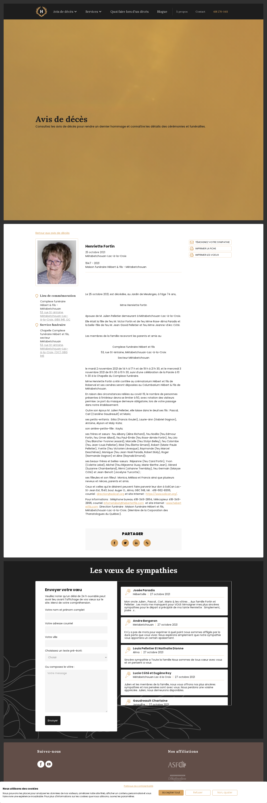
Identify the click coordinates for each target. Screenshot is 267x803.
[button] (65, 11)
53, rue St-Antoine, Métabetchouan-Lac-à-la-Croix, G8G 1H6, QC (55, 316)
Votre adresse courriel (59, 623)
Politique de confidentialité (138, 786)
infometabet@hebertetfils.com (124, 503)
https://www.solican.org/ (161, 494)
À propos (182, 11)
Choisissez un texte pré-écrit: (63, 650)
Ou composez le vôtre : (60, 667)
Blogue (162, 12)
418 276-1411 (220, 11)
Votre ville (51, 637)
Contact (200, 11)
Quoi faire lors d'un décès (129, 12)
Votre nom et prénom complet (65, 610)
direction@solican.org (110, 494)
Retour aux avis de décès (52, 233)
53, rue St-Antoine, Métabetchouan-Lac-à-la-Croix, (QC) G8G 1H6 (54, 350)
